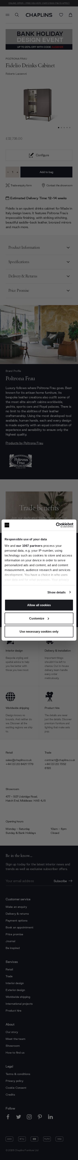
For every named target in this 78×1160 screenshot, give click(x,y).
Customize (36, 618)
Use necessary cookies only (39, 631)
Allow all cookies (39, 605)
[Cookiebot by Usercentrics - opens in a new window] (56, 525)
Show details (56, 592)
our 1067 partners (29, 545)
